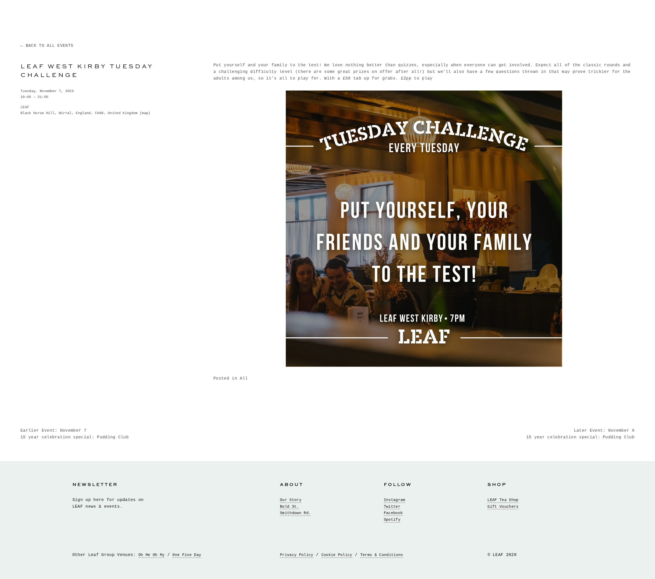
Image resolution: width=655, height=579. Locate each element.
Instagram (394, 500)
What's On (211, 16)
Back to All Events (49, 45)
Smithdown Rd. (295, 513)
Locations (100, 16)
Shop (546, 16)
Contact (624, 16)
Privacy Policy (296, 555)
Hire (525, 16)
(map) (145, 113)
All (244, 378)
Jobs (598, 16)
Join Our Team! (167, 16)
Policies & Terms (43, 16)
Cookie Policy (336, 555)
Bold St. (289, 507)
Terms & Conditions (381, 555)
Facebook (393, 513)
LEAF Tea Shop (502, 500)
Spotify (392, 520)
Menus (130, 16)
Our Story (290, 500)
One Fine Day (186, 555)
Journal (572, 16)
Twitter (392, 507)
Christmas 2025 (488, 16)
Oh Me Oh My (151, 555)
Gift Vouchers (502, 507)
